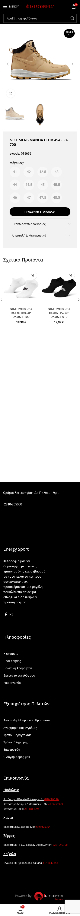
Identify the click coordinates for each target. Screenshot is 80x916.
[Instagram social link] (11, 614)
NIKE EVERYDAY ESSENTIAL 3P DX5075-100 (21, 313)
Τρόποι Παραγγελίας (17, 735)
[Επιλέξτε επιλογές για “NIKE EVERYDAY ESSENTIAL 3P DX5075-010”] (71, 275)
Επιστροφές (11, 749)
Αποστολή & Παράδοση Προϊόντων (26, 720)
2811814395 (31, 809)
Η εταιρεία (10, 653)
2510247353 (50, 863)
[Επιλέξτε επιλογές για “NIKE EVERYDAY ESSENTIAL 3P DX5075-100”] (33, 275)
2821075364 (42, 826)
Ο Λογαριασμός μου (16, 757)
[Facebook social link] (5, 614)
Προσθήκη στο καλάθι (40, 211)
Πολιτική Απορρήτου (17, 668)
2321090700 (60, 844)
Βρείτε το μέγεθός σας (19, 675)
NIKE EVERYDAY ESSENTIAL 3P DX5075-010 (59, 313)
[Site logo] (40, 6)
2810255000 (55, 804)
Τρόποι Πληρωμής (15, 742)
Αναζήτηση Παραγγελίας (20, 727)
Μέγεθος (16, 163)
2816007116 (51, 799)
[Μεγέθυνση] (10, 93)
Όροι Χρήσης (12, 661)
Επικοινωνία (12, 682)
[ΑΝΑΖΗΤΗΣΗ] (72, 18)
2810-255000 (12, 504)
